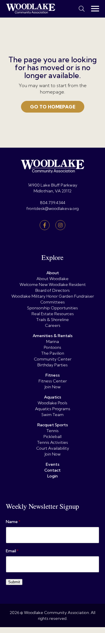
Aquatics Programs (52, 408)
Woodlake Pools (52, 403)
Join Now (53, 386)
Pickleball (52, 436)
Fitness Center (52, 381)
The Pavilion (52, 353)
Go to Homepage (52, 107)
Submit (14, 582)
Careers (52, 325)
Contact (52, 470)
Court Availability (52, 448)
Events (53, 464)
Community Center (52, 359)
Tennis (52, 430)
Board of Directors (52, 290)
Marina (52, 341)
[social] (45, 225)
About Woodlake (52, 278)
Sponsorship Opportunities (52, 308)
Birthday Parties (52, 365)
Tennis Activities (52, 442)
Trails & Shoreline (52, 319)
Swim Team (52, 414)
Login (52, 476)
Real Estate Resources (53, 313)
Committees (52, 302)
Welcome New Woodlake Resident (53, 284)
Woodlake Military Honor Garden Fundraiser (52, 296)
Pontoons (52, 347)
